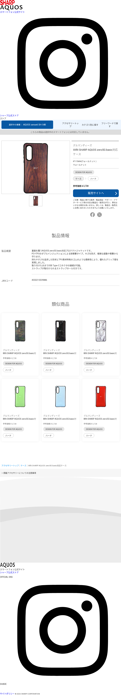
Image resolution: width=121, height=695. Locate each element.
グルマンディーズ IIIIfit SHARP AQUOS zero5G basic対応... (19, 353)
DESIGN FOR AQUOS (13, 364)
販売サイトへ (96, 193)
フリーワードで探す (109, 124)
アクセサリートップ (70, 124)
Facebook (92, 214)
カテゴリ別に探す (90, 125)
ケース (78, 179)
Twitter (99, 214)
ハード (93, 179)
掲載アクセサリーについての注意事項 (19, 473)
